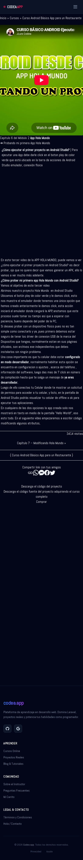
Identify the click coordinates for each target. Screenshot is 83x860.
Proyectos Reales (13, 757)
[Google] (18, 729)
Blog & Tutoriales (13, 764)
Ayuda (49, 851)
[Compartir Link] (30, 472)
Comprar (41, 501)
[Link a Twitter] (52, 472)
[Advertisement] (41, 210)
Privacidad (35, 851)
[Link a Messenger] (41, 472)
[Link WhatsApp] (36, 472)
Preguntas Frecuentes (16, 790)
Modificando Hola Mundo (48, 443)
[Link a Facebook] (47, 472)
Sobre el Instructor (14, 784)
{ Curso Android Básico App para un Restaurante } (41, 455)
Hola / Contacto (12, 824)
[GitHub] (7, 729)
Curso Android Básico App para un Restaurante (52, 18)
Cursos (14, 18)
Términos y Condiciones (17, 817)
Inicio (3, 18)
